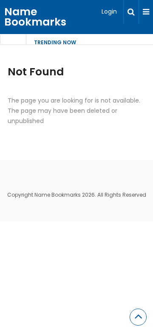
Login (109, 11)
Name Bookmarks (35, 16)
